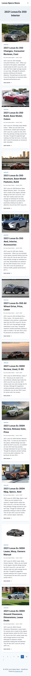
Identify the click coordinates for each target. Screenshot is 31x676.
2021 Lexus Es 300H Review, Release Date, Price (15, 428)
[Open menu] (27, 3)
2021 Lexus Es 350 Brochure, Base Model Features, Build (15, 178)
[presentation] (15, 33)
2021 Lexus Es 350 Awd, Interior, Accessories (13, 241)
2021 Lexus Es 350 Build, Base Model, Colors (13, 115)
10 (26, 656)
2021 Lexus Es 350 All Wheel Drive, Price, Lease (15, 306)
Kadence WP (19, 671)
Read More (8, 82)
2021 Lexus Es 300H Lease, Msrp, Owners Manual (14, 551)
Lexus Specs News (9, 57)
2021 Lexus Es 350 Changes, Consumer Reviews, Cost (14, 51)
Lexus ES (6, 44)
